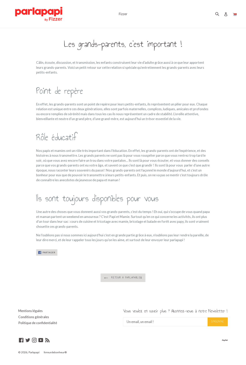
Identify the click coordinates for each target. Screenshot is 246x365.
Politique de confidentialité (37, 323)
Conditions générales (33, 317)
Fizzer (123, 14)
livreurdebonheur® (55, 352)
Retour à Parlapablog (126, 278)
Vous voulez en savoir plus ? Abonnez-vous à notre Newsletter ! (175, 311)
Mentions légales (30, 311)
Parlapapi (33, 352)
